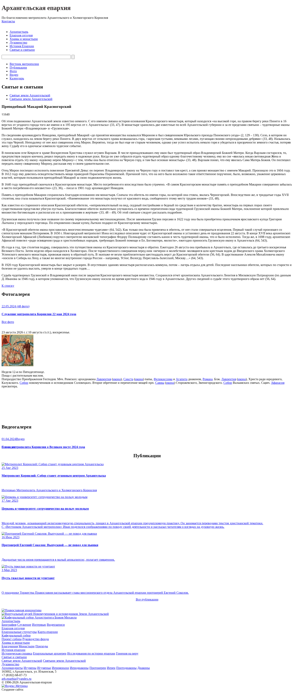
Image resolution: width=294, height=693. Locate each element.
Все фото (8, 322)
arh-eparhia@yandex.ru (16, 678)
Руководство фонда (35, 639)
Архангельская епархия (36, 7)
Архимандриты (12, 668)
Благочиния (10, 646)
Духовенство (18, 42)
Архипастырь (19, 31)
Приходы (41, 646)
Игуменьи (44, 668)
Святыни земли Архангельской (31, 99)
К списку (8, 285)
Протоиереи (97, 668)
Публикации (18, 67)
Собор (24, 382)
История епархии (13, 650)
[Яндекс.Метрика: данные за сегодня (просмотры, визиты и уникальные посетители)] (15, 686)
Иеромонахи (60, 668)
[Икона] (17, 365)
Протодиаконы (126, 668)
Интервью (39, 624)
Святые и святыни (22, 49)
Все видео (8, 447)
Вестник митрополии (24, 64)
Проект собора (12, 639)
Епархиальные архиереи (49, 653)
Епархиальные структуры (19, 632)
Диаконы (143, 668)
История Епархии (22, 46)
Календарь (17, 78)
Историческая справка (17, 653)
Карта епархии (48, 632)
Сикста (128, 379)
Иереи (111, 668)
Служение (24, 624)
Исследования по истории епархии (91, 653)
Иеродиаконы (79, 668)
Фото (13, 71)
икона (117, 379)
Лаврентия (103, 379)
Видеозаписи (56, 624)
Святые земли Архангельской (30, 95)
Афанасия (277, 382)
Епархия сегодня (21, 35)
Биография (9, 624)
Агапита (181, 379)
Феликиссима (163, 379)
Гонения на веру (127, 653)
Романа (208, 379)
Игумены (30, 668)
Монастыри (27, 646)
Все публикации (147, 599)
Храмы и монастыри (24, 39)
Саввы (159, 382)
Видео (14, 74)
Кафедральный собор (16, 635)
